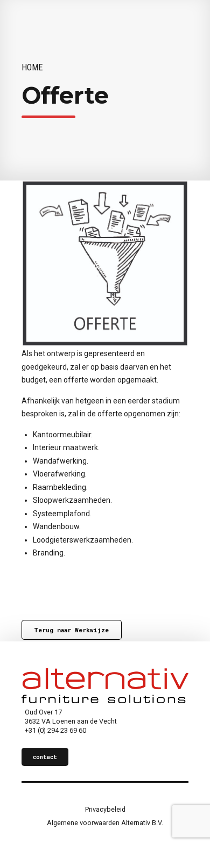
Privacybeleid (105, 809)
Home (32, 67)
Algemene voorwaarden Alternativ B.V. (105, 823)
